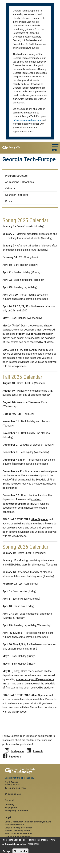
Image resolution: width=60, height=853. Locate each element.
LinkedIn (38, 751)
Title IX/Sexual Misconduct (18, 833)
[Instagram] (7, 748)
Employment (11, 807)
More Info (33, 843)
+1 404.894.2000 (17, 788)
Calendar (10, 188)
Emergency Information (16, 810)
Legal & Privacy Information (18, 827)
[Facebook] (5, 753)
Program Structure (16, 175)
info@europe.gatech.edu (27, 120)
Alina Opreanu (39, 349)
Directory (9, 804)
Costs (8, 201)
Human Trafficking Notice (17, 830)
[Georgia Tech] (30, 771)
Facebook (15, 756)
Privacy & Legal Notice (15, 844)
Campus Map (14, 794)
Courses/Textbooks (16, 194)
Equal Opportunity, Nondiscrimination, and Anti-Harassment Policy (28, 823)
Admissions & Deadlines (19, 182)
